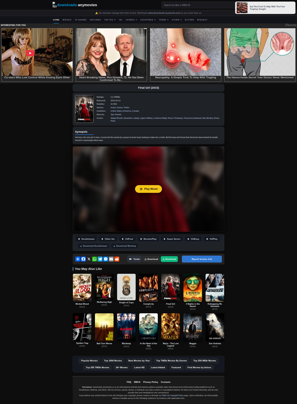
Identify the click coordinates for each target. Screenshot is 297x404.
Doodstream (88, 239)
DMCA (137, 382)
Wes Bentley (207, 118)
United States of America (121, 111)
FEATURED (95, 20)
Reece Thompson (175, 118)
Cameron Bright (160, 118)
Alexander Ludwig (131, 118)
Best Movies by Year (139, 360)
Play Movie (151, 188)
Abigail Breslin (117, 118)
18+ (121, 20)
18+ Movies (122, 367)
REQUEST (202, 20)
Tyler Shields (116, 114)
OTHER (175, 20)
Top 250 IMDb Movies (204, 360)
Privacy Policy (150, 382)
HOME (56, 20)
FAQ (129, 382)
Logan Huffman (146, 118)
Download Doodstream (95, 246)
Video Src (110, 239)
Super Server (173, 239)
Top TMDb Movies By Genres (171, 360)
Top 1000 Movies (113, 360)
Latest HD (139, 367)
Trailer (136, 259)
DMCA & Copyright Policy (172, 395)
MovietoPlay (150, 239)
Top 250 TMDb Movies (97, 367)
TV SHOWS (81, 20)
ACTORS (189, 20)
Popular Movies (89, 360)
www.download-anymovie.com (164, 13)
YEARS (162, 20)
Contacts (165, 382)
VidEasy (195, 239)
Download (152, 259)
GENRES (130, 20)
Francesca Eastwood (193, 118)
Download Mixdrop (126, 246)
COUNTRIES (146, 20)
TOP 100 (108, 20)
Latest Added (158, 367)
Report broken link (202, 259)
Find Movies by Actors (199, 367)
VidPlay (213, 239)
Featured (176, 367)
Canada (135, 111)
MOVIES (67, 20)
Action (113, 108)
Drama (120, 108)
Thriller (126, 108)
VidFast (129, 239)
